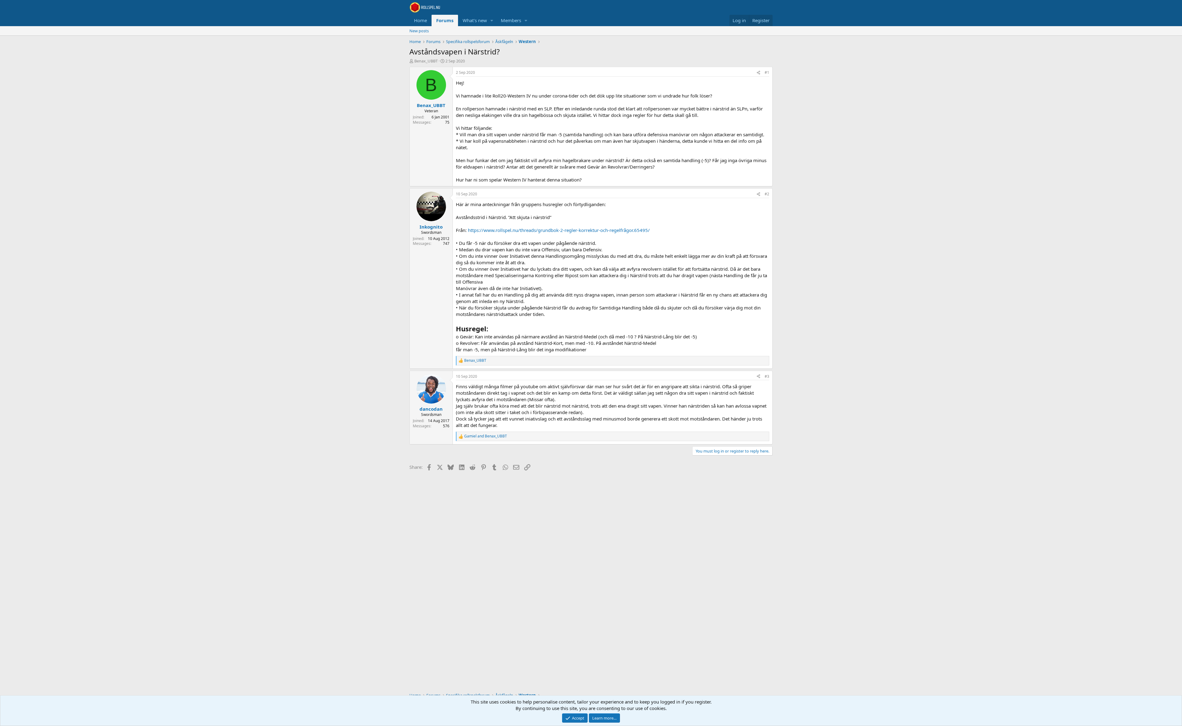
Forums (444, 20)
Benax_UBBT (426, 61)
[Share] (758, 72)
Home (420, 20)
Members (511, 20)
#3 (767, 376)
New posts (419, 31)
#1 (767, 72)
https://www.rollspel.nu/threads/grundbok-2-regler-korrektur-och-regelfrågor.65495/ (559, 230)
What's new (475, 20)
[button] (492, 20)
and (485, 436)
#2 (767, 194)
